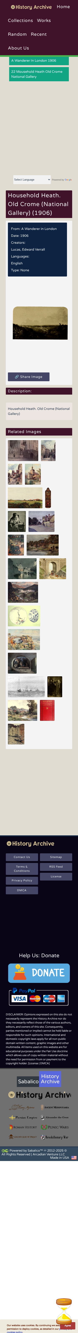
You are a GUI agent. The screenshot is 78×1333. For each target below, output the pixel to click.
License (56, 876)
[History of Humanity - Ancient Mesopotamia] (55, 1107)
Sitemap (56, 857)
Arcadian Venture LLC (49, 1154)
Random (17, 34)
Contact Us (22, 857)
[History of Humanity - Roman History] (23, 1127)
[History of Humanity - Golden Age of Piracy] (23, 1136)
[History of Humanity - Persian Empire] (23, 1117)
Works (44, 20)
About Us (18, 48)
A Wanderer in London (39, 229)
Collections (20, 20)
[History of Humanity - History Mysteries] (23, 1107)
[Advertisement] (39, 128)
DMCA (22, 890)
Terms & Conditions (22, 869)
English (17, 263)
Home (63, 6)
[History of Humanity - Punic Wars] (55, 1127)
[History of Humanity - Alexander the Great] (55, 1117)
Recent (39, 34)
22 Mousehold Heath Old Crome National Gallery (36, 74)
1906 (24, 236)
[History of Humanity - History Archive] (39, 1095)
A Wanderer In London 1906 (33, 61)
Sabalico (28, 1081)
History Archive (50, 1079)
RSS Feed (56, 866)
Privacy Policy (22, 880)
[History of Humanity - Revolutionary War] (55, 1137)
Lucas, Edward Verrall (28, 249)
